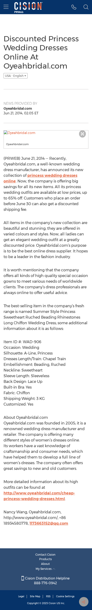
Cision (52, 603)
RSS (48, 596)
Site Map (35, 596)
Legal (21, 596)
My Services (44, 569)
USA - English (14, 76)
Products (45, 559)
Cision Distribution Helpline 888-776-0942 (47, 580)
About (45, 564)
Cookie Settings (65, 596)
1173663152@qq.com (48, 523)
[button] (74, 7)
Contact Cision (45, 554)
